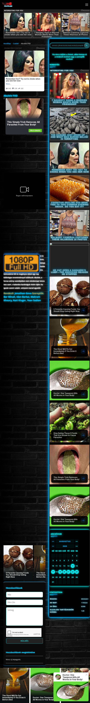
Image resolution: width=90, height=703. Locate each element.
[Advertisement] (24, 151)
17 (53, 572)
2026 (65, 546)
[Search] (86, 45)
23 (77, 572)
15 (73, 566)
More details (35, 130)
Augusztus (65, 541)
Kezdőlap (7, 43)
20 (64, 572)
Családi (16, 43)
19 (60, 572)
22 (73, 572)
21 (68, 572)
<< (53, 541)
